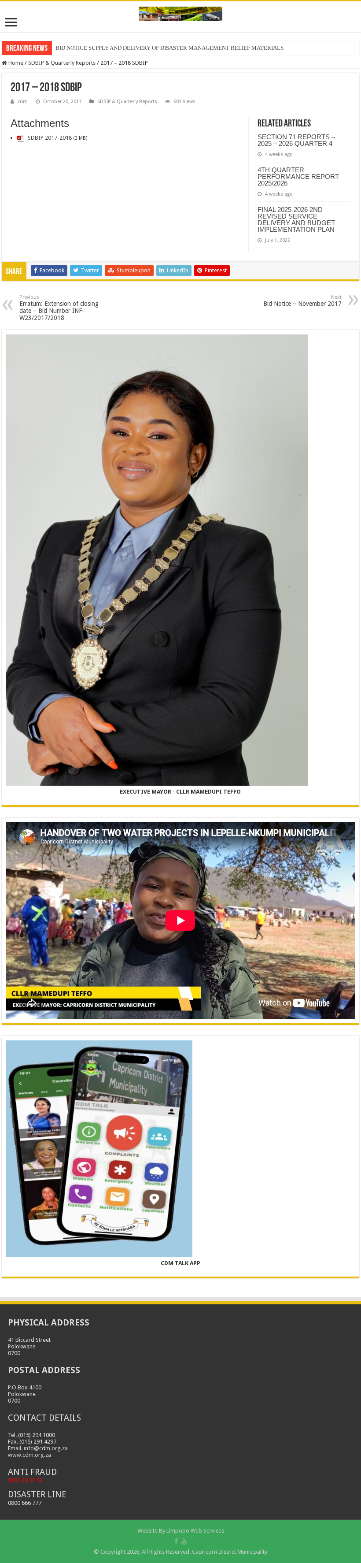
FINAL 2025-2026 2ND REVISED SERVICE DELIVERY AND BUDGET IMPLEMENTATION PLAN (296, 219)
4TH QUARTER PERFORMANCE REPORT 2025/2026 (298, 176)
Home (15, 62)
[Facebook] (176, 1541)
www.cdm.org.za (29, 1455)
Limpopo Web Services (195, 1530)
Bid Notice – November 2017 (302, 300)
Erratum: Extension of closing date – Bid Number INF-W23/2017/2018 (59, 307)
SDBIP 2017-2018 (50, 137)
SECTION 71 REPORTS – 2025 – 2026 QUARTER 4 (296, 140)
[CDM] (180, 11)
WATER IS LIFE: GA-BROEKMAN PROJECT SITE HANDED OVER (137, 48)
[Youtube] (184, 1541)
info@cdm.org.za (46, 1448)
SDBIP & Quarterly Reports (62, 62)
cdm (23, 101)
